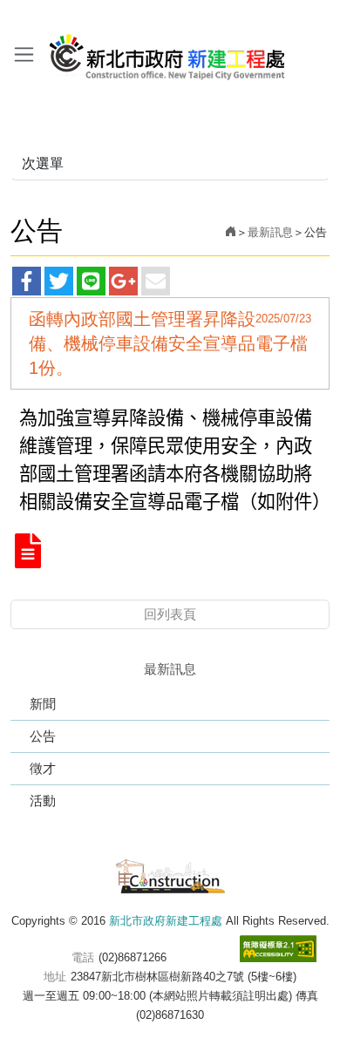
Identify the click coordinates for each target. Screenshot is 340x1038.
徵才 (43, 768)
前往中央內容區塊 (52, 16)
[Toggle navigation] (24, 54)
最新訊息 (270, 232)
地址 (55, 976)
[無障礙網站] (278, 948)
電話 (82, 957)
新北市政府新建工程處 (168, 50)
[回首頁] (230, 232)
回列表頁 (170, 614)
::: (5, 16)
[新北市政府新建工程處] (170, 873)
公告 (43, 736)
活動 (43, 800)
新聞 (43, 703)
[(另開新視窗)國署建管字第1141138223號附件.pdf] (27, 552)
